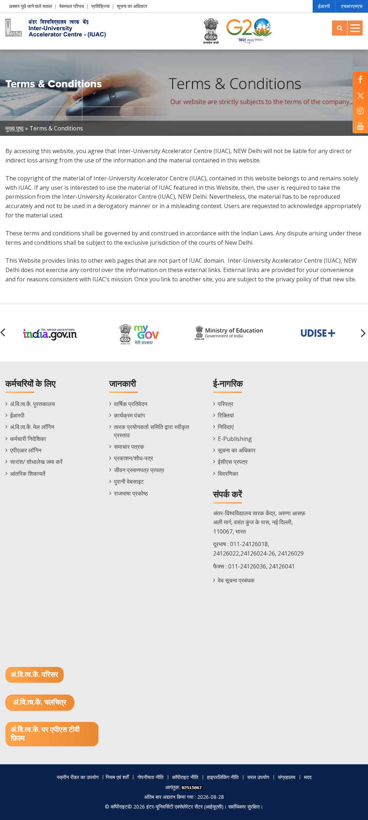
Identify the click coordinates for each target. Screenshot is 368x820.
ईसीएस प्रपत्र (233, 462)
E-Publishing (235, 439)
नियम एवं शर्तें (117, 777)
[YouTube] (360, 125)
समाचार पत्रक (129, 447)
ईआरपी (324, 6)
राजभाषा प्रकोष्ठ (131, 493)
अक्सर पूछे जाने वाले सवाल (30, 6)
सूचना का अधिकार (132, 6)
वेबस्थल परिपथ (71, 6)
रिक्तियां (226, 415)
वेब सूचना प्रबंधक (236, 580)
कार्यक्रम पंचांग (129, 415)
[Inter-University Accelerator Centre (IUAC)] (57, 27)
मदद (308, 777)
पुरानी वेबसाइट (129, 481)
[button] (364, 333)
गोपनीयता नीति (150, 777)
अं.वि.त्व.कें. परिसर (34, 675)
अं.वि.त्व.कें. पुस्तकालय (32, 404)
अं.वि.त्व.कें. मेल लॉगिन (32, 427)
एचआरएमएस (352, 6)
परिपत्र (225, 404)
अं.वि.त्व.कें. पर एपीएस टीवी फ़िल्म (45, 734)
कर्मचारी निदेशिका (28, 439)
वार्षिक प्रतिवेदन (130, 404)
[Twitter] (360, 95)
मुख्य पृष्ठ (14, 128)
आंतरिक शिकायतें (27, 474)
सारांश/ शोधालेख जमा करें (36, 462)
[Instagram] (360, 110)
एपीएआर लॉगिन (25, 450)
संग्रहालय (286, 777)
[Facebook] (360, 79)
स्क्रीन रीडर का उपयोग (77, 777)
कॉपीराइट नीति (185, 777)
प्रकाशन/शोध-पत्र (133, 458)
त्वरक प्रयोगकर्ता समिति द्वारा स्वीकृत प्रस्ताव (151, 431)
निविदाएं (226, 427)
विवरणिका (228, 474)
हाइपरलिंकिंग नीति (223, 777)
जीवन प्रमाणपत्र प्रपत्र (139, 470)
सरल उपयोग (258, 777)
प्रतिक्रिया (100, 6)
